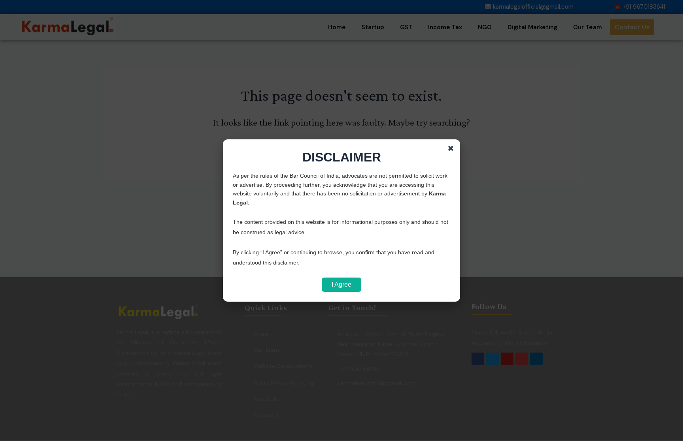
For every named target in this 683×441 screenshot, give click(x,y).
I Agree (341, 284)
